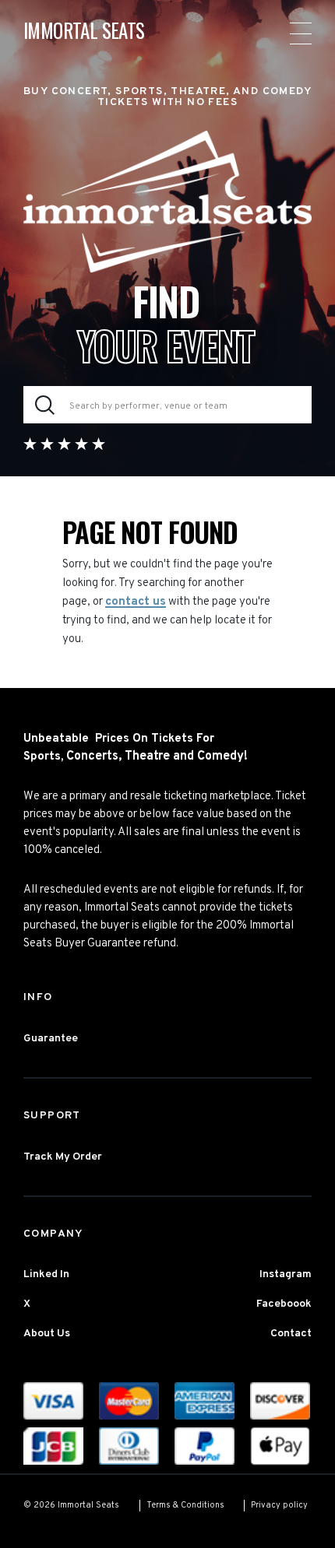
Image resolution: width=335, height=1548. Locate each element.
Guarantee (50, 1038)
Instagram (285, 1274)
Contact (291, 1333)
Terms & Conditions (185, 1505)
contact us (135, 602)
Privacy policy (279, 1505)
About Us (46, 1333)
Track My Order (62, 1157)
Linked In (46, 1274)
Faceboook (284, 1304)
